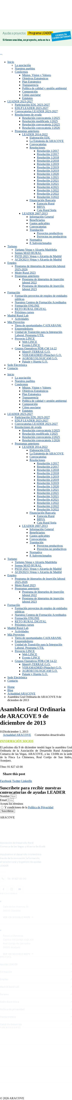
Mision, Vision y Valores (36, 75)
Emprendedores (24, 328)
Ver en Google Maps (16, 917)
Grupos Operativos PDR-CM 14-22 (36, 348)
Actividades (22, 318)
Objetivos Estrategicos (35, 78)
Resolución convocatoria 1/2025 (41, 117)
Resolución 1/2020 (48, 173)
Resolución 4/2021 (48, 187)
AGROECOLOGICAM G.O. (40, 358)
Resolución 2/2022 (48, 193)
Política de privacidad (12, 1009)
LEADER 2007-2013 (35, 213)
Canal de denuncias (11, 1024)
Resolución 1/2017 (48, 150)
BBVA (41, 206)
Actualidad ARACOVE (17, 734)
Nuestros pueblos (25, 68)
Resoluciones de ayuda (28, 114)
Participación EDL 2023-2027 (32, 104)
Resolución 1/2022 (48, 190)
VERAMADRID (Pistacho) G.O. (42, 355)
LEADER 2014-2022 (35, 134)
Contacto (12, 368)
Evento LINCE (31, 345)
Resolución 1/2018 (48, 157)
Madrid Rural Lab (17, 315)
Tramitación (36, 229)
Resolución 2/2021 (48, 180)
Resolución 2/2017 (48, 154)
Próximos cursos (24, 312)
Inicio (10, 61)
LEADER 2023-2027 (20, 101)
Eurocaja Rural (45, 203)
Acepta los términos (11, 803)
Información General (42, 216)
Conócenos (21, 71)
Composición (30, 91)
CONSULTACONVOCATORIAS (61, 36)
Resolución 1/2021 (48, 177)
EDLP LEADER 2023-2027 (31, 108)
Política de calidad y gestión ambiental (44, 88)
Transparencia (30, 85)
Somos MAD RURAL (28, 253)
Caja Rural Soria (46, 210)
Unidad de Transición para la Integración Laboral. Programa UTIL (38, 333)
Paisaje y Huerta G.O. (35, 361)
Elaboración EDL (40, 137)
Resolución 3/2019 (48, 170)
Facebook (5, 781)
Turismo (12, 246)
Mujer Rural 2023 (25, 272)
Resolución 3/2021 (48, 183)
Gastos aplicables (40, 223)
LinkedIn (26, 781)
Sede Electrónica (17, 364)
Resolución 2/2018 (48, 160)
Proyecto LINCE (25, 338)
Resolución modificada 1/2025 (40, 121)
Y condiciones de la (28, 807)
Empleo (11, 262)
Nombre (5, 796)
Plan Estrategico (31, 81)
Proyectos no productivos (51, 236)
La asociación (23, 65)
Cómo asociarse (31, 94)
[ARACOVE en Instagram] (11, 889)
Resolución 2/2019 (48, 167)
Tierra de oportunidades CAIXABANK (38, 325)
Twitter (16, 781)
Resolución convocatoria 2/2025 (41, 124)
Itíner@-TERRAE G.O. (36, 351)
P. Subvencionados (41, 243)
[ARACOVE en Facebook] (3, 889)
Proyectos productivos (50, 233)
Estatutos (27, 98)
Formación (13, 292)
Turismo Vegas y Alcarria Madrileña (36, 249)
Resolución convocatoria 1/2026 (41, 127)
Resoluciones (37, 147)
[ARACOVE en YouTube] (19, 889)
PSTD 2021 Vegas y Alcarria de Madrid (38, 256)
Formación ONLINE (27, 305)
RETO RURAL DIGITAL (30, 308)
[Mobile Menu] (1, 53)
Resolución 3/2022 (48, 197)
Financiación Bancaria (43, 200)
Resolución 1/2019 (48, 164)
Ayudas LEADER (9, 964)
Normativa (36, 239)
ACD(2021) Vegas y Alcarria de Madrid (38, 259)
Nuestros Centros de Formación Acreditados (40, 302)
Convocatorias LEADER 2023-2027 (36, 111)
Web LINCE (29, 341)
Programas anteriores (27, 131)
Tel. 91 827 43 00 (16, 878)
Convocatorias (38, 144)
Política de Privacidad (40, 807)
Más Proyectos (16, 322)
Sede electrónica (9, 1001)
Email (4, 800)
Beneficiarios (37, 220)
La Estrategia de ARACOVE (47, 141)
